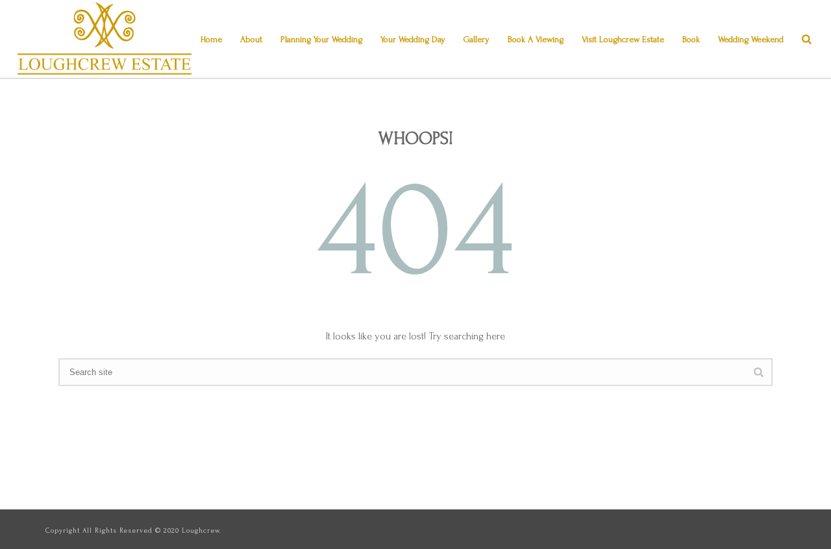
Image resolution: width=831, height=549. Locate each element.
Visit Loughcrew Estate (623, 39)
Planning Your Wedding (321, 39)
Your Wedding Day (412, 39)
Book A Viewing (536, 39)
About (251, 39)
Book (691, 39)
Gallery (477, 39)
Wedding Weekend (751, 39)
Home (211, 39)
